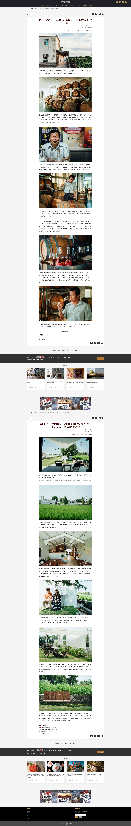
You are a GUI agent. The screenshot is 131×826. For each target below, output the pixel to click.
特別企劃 (72, 5)
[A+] (31, 14)
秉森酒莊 (43, 339)
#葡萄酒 (77, 30)
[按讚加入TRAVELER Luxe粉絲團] (117, 2)
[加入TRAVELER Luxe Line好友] (123, 2)
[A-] (28, 14)
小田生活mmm (44, 733)
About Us (28, 811)
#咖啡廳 (73, 434)
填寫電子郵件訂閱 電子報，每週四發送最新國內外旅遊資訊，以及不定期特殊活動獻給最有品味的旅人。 (49, 358)
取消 (80, 817)
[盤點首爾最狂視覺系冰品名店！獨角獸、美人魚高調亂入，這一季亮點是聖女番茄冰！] (36, 772)
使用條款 (28, 818)
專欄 (66, 5)
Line (27, 815)
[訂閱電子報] (126, 2)
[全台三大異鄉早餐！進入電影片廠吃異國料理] (36, 379)
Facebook (28, 812)
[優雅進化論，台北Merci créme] (95, 772)
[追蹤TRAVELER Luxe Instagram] (120, 2)
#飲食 (90, 30)
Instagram (29, 814)
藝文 (57, 5)
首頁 (29, 8)
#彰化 (69, 30)
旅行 (38, 5)
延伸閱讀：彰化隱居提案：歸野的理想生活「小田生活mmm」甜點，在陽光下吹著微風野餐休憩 (65, 480)
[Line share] (103, 14)
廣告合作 (85, 5)
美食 (43, 5)
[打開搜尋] (128, 2)
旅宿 (48, 5)
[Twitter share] (96, 14)
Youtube (28, 817)
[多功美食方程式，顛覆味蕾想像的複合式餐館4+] (75, 772)
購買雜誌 (78, 5)
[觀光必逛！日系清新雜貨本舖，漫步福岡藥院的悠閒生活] (56, 379)
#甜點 (82, 434)
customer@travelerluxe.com (65, 824)
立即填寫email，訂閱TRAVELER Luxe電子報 (81, 812)
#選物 (86, 30)
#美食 (73, 30)
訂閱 (101, 358)
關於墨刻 (91, 5)
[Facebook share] (93, 14)
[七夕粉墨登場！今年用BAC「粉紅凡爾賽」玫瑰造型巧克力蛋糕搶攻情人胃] (56, 772)
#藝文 (82, 30)
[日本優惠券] (65, 403)
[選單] (2, 2)
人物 (62, 5)
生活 (52, 5)
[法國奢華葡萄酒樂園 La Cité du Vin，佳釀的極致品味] (95, 379)
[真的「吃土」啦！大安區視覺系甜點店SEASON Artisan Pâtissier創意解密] (75, 379)
